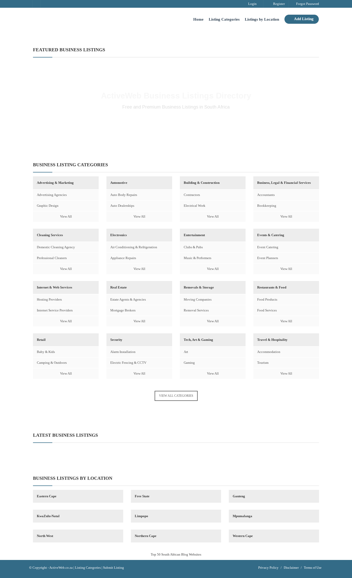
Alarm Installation (123, 352)
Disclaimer (291, 567)
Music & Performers (197, 258)
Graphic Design (47, 206)
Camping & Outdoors (52, 363)
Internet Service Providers (55, 310)
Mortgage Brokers (123, 310)
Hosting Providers (49, 299)
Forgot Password (307, 4)
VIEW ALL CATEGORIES (176, 396)
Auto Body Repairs (123, 195)
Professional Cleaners (52, 258)
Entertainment (194, 235)
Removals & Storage (199, 287)
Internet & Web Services (54, 287)
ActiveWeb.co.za (61, 567)
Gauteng (239, 496)
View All (66, 216)
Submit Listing (113, 567)
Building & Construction (202, 183)
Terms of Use (313, 567)
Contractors (192, 195)
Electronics (118, 235)
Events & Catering (270, 235)
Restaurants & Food (271, 287)
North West (45, 536)
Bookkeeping (266, 206)
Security (116, 340)
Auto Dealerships (122, 206)
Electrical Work (194, 206)
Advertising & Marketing (55, 183)
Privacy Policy (268, 567)
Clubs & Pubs (193, 247)
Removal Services (196, 310)
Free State (142, 496)
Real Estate (118, 287)
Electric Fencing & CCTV (128, 363)
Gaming (189, 363)
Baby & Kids (46, 352)
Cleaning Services (50, 235)
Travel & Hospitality (272, 340)
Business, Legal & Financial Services (284, 183)
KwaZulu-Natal (48, 516)
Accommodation (268, 352)
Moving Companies (198, 299)
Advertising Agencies (52, 195)
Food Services (267, 310)
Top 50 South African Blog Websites (176, 554)
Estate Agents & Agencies (128, 299)
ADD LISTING (176, 124)
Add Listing (303, 19)
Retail (41, 340)
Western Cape (243, 536)
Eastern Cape (46, 496)
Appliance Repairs (123, 258)
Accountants (266, 195)
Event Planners (267, 258)
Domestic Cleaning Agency (56, 247)
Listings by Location (262, 19)
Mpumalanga (242, 516)
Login (252, 4)
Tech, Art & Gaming (198, 340)
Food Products (267, 299)
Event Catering (267, 247)
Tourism (263, 363)
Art (186, 352)
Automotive (118, 183)
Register (278, 4)
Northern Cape (145, 536)
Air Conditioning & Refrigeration (133, 247)
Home (198, 19)
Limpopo (141, 516)
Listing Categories (224, 19)
